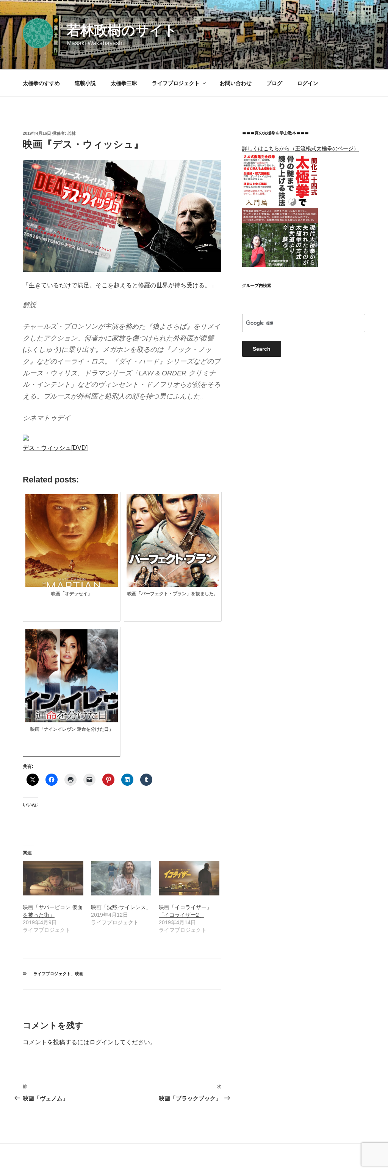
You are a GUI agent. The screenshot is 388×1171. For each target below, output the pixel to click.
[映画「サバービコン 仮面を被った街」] (53, 878)
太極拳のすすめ (41, 83)
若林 (71, 133)
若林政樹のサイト (122, 30)
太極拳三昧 (124, 83)
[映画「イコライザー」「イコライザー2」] (189, 878)
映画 (79, 973)
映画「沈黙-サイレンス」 (121, 907)
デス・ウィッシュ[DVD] (55, 447)
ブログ (274, 83)
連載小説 (85, 83)
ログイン (307, 83)
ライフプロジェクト (176, 83)
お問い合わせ (236, 83)
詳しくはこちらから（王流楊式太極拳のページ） (300, 148)
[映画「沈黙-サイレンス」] (121, 878)
